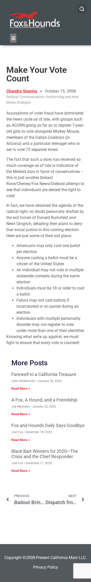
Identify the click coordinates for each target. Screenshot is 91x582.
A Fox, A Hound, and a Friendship (44, 399)
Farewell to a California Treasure (43, 374)
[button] (13, 38)
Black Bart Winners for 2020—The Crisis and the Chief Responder (44, 454)
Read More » (20, 388)
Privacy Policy (45, 567)
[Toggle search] (81, 9)
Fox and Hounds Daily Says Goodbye (48, 425)
